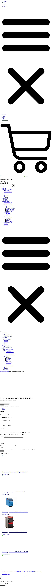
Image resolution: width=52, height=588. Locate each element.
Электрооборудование (8, 222)
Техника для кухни (7, 216)
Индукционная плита (10, 209)
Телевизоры (4, 188)
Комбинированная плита (10, 208)
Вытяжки (5, 223)
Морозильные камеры (8, 192)
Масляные (8, 215)
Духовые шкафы (9, 211)
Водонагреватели (5, 198)
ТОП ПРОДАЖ (6, 371)
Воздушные (8, 213)
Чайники (7, 220)
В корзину (7, 474)
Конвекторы (8, 359)
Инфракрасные (8, 358)
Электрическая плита (10, 207)
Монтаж (3, 4)
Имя (1, 445)
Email (1, 447)
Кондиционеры (4, 337)
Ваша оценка (2, 436)
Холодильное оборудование (7, 189)
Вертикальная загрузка (8, 202)
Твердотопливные (7, 194)
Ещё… (3, 348)
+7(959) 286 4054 (2, 182)
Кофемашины (8, 218)
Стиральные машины (5, 201)
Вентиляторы (6, 369)
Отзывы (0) (4, 409)
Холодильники (6, 190)
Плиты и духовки (7, 205)
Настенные (6, 196)
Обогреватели (6, 212)
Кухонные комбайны (9, 221)
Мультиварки (8, 219)
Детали (3, 408)
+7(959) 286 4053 (2, 181)
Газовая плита (8, 206)
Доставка (3, 117)
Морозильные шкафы (8, 191)
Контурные (6, 197)
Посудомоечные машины (8, 204)
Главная (1, 371)
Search (1, 186)
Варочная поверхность (10, 210)
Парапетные (6, 195)
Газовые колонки (7, 200)
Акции (3, 2)
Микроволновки (9, 217)
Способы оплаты (5, 6)
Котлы (3, 338)
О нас (3, 5)
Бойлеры (5, 199)
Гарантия (3, 3)
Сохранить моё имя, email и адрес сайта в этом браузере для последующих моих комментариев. (17, 449)
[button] (26, 60)
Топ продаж (4, 1)
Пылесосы (6, 224)
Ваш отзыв (2, 443)
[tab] (27, 408)
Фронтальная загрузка (8, 203)
